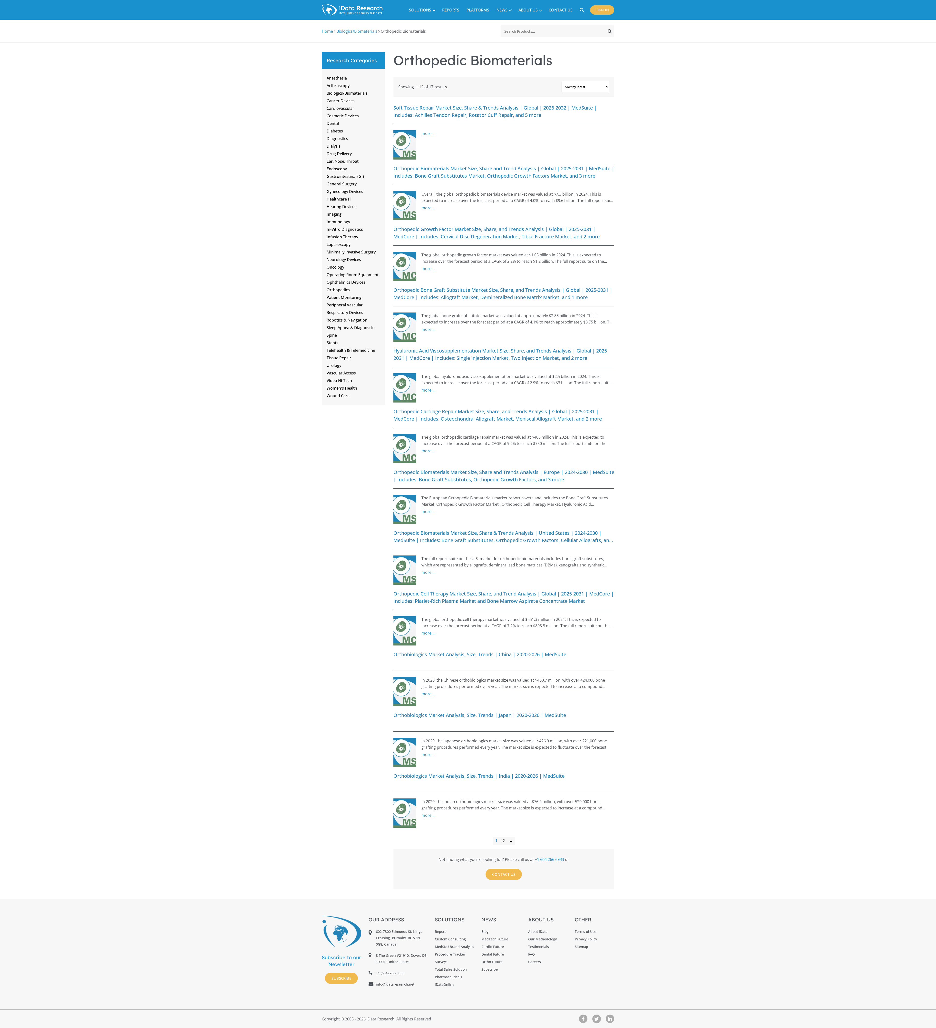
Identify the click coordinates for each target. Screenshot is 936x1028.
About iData (537, 931)
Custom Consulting (450, 939)
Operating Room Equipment (353, 274)
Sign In (602, 10)
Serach (582, 10)
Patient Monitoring (344, 297)
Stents (332, 342)
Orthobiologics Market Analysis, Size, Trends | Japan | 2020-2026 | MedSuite (479, 715)
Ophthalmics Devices (346, 282)
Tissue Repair (339, 358)
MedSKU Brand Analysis (454, 946)
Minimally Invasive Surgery (351, 252)
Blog (484, 931)
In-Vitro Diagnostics (345, 229)
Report (440, 931)
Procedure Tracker (450, 954)
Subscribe (341, 978)
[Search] (609, 31)
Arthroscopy (338, 85)
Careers (534, 961)
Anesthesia (337, 78)
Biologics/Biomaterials (356, 31)
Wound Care (338, 395)
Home (327, 31)
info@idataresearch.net (395, 984)
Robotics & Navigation (347, 320)
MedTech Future (494, 939)
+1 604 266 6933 (550, 859)
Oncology (335, 267)
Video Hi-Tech (339, 380)
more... (427, 133)
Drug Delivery (339, 153)
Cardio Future (492, 946)
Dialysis (334, 146)
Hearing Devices (341, 206)
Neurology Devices (344, 259)
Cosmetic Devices (343, 116)
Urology (334, 365)
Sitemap (581, 946)
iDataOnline (444, 984)
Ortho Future (492, 961)
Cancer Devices (341, 100)
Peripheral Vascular (345, 305)
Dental (333, 123)
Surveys (441, 961)
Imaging (334, 214)
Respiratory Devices (345, 312)
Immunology (338, 221)
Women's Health (342, 388)
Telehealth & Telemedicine (351, 350)
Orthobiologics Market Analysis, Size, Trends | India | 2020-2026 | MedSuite (479, 776)
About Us (528, 10)
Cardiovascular (340, 108)
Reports (450, 10)
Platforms (478, 10)
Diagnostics (337, 138)
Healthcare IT (339, 199)
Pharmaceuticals (448, 977)
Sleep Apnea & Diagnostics (351, 327)
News (502, 10)
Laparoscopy (339, 244)
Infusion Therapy (342, 237)
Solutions (420, 10)
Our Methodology (542, 939)
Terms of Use (585, 931)
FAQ (531, 954)
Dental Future (492, 954)
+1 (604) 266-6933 (390, 973)
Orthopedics (338, 289)
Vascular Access (341, 373)
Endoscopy (337, 168)
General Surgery (342, 184)
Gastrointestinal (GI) (345, 176)
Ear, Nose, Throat (343, 161)
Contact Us (561, 10)
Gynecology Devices (345, 191)
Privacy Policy (586, 939)
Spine (332, 335)
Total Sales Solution (451, 969)
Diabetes (335, 131)
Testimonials (538, 946)
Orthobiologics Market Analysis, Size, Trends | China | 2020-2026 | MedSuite (479, 654)
